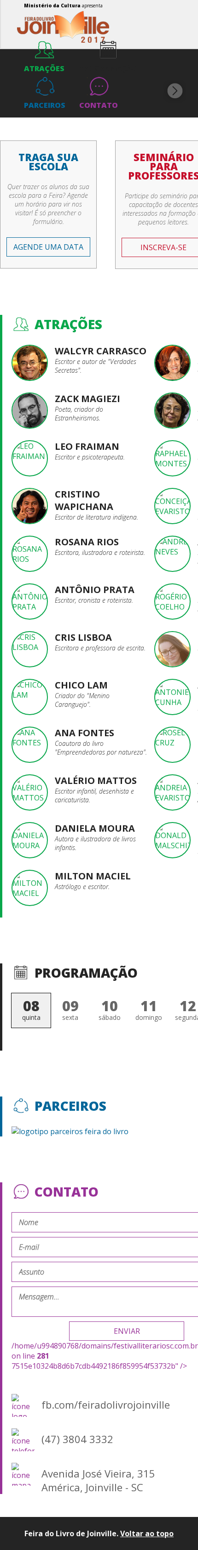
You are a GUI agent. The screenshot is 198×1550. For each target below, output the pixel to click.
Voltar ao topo (147, 1533)
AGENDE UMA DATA (48, 247)
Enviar (127, 1331)
